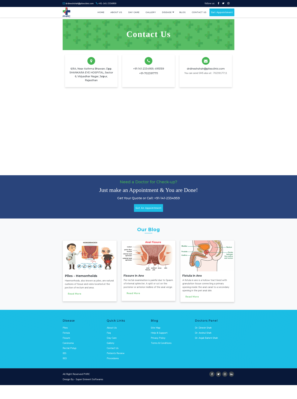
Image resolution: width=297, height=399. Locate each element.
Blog (182, 12)
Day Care (134, 12)
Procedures (113, 358)
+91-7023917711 (148, 73)
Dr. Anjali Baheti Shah (206, 338)
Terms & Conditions (161, 343)
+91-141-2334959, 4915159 (148, 68)
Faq (109, 332)
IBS (64, 353)
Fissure (66, 338)
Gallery (151, 12)
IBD (65, 358)
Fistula (66, 332)
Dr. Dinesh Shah (203, 327)
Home (100, 12)
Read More (74, 293)
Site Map (155, 327)
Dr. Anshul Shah (203, 332)
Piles (65, 327)
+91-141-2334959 (107, 3)
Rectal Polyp (69, 348)
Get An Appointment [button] (148, 208)
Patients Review (116, 353)
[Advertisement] (56, 392)
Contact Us (199, 12)
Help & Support (159, 332)
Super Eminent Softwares (89, 379)
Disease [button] (167, 12)
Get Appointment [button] (222, 12)
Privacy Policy (158, 338)
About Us (116, 12)
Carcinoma (68, 343)
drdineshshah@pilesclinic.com (79, 3)
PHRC (86, 374)
